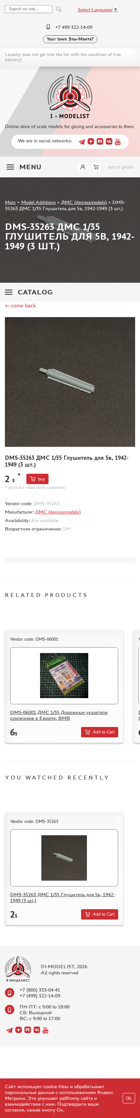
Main (10, 202)
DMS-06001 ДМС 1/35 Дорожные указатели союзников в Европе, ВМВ (59, 715)
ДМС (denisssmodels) (84, 202)
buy (41, 479)
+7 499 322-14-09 (73, 27)
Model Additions (38, 202)
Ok (129, 1098)
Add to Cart (104, 732)
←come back (20, 305)
